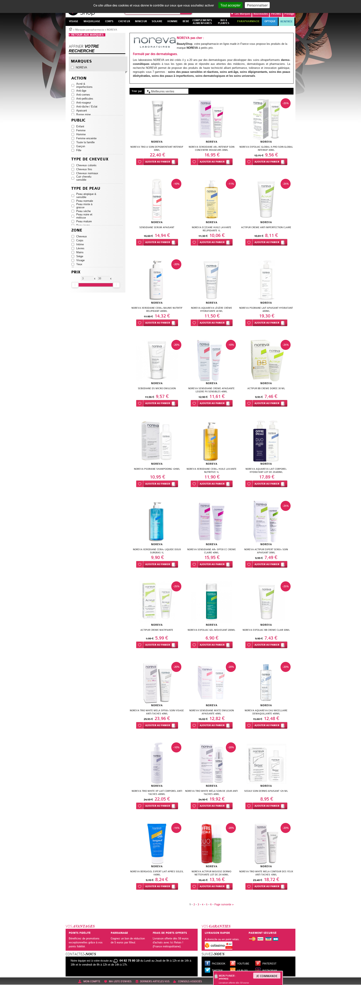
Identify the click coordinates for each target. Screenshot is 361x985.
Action (78, 78)
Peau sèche (83, 211)
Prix (75, 272)
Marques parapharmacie (89, 29)
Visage (80, 260)
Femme (80, 130)
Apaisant (81, 110)
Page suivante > (224, 904)
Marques (242, 13)
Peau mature (84, 221)
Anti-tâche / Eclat (86, 106)
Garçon (80, 146)
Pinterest (269, 963)
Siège (79, 256)
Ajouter (157, 161)
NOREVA (81, 67)
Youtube (243, 963)
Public (78, 120)
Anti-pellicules (84, 98)
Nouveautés (260, 13)
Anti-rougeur (83, 102)
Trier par (137, 91)
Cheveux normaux (87, 173)
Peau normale (84, 200)
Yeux (79, 264)
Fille (78, 150)
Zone (76, 230)
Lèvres (80, 248)
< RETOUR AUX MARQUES (87, 34)
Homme (81, 134)
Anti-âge (81, 90)
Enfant (80, 126)
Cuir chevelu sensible (83, 178)
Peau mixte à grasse (84, 206)
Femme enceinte (86, 138)
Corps (79, 240)
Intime (80, 244)
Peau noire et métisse (84, 216)
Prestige (289, 13)
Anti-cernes (83, 94)
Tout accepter (230, 5)
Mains (80, 252)
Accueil (70, 29)
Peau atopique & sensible (86, 195)
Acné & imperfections (84, 85)
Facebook (218, 963)
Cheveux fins (84, 169)
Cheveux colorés (86, 165)
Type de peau (85, 188)
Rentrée (286, 21)
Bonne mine (83, 114)
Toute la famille (85, 142)
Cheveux (81, 236)
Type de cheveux (89, 159)
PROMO (276, 13)
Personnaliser (257, 5)
